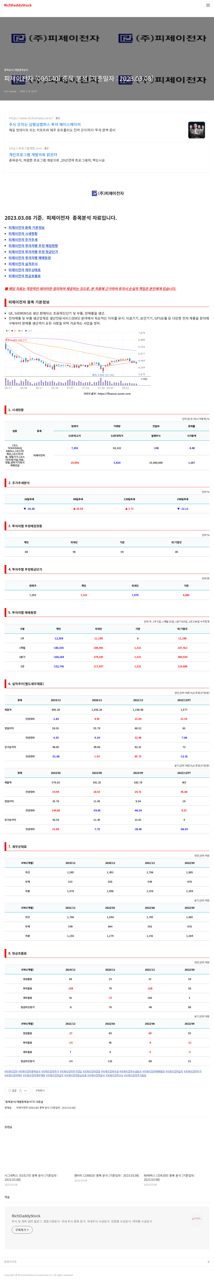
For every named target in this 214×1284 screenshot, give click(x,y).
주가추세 (23, 239)
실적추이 (23, 263)
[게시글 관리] (25, 1091)
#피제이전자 (11, 1071)
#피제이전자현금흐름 (75, 1075)
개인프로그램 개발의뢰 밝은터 (33, 154)
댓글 (7, 1197)
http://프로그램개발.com (25, 148)
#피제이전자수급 (110, 1071)
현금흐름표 (25, 275)
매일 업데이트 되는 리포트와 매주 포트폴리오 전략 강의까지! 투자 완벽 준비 (62, 129)
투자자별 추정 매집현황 (33, 245)
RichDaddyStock (18, 5)
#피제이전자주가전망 (71, 1071)
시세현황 (23, 233)
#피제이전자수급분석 (131, 1071)
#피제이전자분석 (96, 1075)
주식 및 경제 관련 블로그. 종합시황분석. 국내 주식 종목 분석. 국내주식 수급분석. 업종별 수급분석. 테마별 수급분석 (82, 1221)
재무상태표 (25, 269)
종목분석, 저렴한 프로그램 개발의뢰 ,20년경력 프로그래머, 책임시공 (57, 160)
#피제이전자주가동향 (135, 1075)
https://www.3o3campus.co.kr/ (31, 118)
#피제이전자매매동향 (154, 1071)
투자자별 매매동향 (30, 257)
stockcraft (11, 1269)
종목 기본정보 (27, 227)
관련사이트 (10, 1262)
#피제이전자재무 (13, 1075)
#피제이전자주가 (50, 1071)
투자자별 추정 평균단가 (33, 251)
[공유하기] (20, 1091)
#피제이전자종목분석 (29, 1071)
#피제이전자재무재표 (34, 1075)
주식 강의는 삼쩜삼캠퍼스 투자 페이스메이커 (45, 124)
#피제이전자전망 (91, 1071)
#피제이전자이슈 (114, 1075)
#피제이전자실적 (174, 1071)
